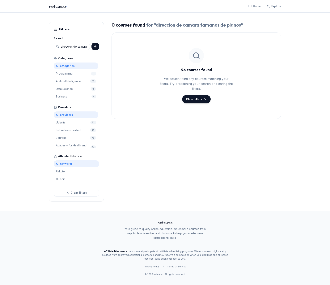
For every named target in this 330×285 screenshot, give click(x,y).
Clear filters (79, 192)
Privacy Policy (151, 266)
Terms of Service (176, 266)
